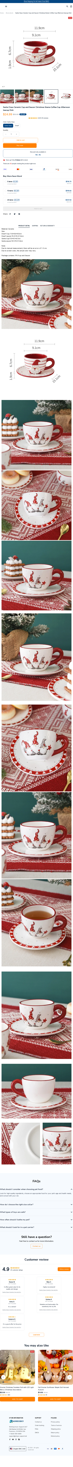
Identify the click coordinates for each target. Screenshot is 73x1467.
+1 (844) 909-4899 (15, 1434)
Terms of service (56, 1425)
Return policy (55, 1432)
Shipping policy (56, 1429)
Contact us (38, 1422)
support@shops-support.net (18, 1436)
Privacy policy (55, 1422)
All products (9, 13)
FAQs (36, 1429)
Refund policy (55, 1436)
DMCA (37, 1432)
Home (2, 13)
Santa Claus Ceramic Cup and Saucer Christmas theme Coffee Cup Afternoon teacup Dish (12, 1292)
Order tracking (39, 1425)
